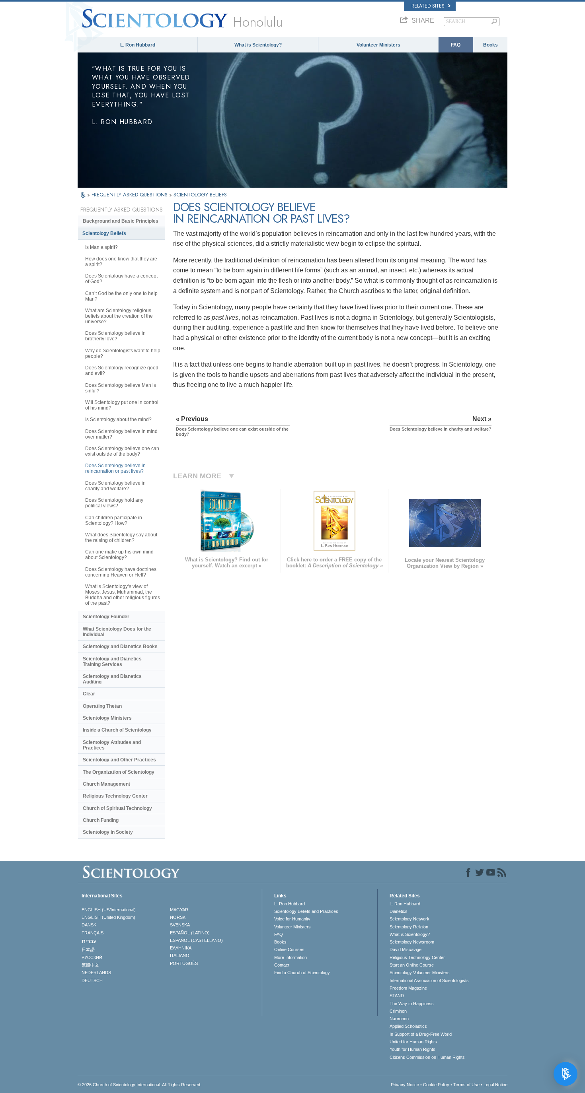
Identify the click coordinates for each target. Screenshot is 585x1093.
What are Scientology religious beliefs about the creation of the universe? (119, 316)
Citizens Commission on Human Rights (427, 1057)
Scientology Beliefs (104, 233)
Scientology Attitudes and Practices (112, 745)
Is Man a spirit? (101, 247)
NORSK (177, 917)
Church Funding (101, 820)
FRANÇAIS (92, 932)
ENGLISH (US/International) (109, 909)
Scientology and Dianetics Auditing (112, 679)
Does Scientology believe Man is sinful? (120, 388)
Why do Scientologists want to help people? (122, 353)
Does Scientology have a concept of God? (121, 278)
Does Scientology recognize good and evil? (121, 370)
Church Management (106, 784)
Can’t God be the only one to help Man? (121, 296)
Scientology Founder (106, 616)
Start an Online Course (412, 965)
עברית (89, 941)
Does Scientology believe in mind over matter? (121, 434)
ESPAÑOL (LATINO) (190, 932)
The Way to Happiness (412, 1003)
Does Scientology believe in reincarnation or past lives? (115, 468)
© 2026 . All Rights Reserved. (139, 1084)
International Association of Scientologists (429, 980)
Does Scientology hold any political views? (114, 503)
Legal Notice (495, 1084)
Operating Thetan (102, 706)
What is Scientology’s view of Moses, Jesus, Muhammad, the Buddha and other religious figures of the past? (122, 595)
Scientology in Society (108, 832)
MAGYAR (179, 909)
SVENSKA (180, 924)
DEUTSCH (92, 980)
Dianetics (399, 911)
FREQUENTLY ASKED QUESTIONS (130, 194)
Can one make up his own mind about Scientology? (119, 554)
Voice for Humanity (292, 918)
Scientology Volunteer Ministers (420, 972)
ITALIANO (179, 955)
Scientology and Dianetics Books (120, 646)
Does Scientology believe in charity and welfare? (115, 485)
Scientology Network (409, 918)
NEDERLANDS (96, 972)
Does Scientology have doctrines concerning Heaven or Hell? (120, 572)
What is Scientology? (258, 45)
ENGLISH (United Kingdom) (108, 917)
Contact (281, 965)
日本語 (88, 949)
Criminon (398, 1011)
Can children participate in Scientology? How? (113, 520)
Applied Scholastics (408, 1026)
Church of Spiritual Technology (117, 808)
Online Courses (289, 949)
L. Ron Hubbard (137, 45)
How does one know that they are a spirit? (121, 261)
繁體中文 (90, 965)
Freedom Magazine (408, 988)
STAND (397, 995)
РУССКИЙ (92, 957)
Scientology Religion (409, 926)
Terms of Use (466, 1084)
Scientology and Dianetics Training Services (112, 661)
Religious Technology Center (115, 796)
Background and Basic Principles (120, 221)
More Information (290, 957)
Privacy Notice (405, 1084)
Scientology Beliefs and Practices (306, 911)
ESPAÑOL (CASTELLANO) (196, 940)
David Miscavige (405, 949)
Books (490, 45)
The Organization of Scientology (118, 772)
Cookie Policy (436, 1084)
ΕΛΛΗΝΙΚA (180, 947)
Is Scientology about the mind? (118, 419)
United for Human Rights (413, 1041)
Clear (89, 694)
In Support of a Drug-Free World (421, 1034)
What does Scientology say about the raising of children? (121, 537)
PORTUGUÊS (184, 963)
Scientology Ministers (107, 718)
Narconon (399, 1018)
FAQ (455, 45)
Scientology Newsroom (412, 942)
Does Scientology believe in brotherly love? (115, 336)
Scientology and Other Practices (119, 760)
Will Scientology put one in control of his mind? (121, 405)
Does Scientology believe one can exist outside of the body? (122, 451)
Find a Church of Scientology (302, 972)
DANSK (89, 924)
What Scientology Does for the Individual (117, 631)
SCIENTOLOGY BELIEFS (200, 194)
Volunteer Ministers (378, 45)
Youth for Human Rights (412, 1049)
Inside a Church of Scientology (117, 730)
